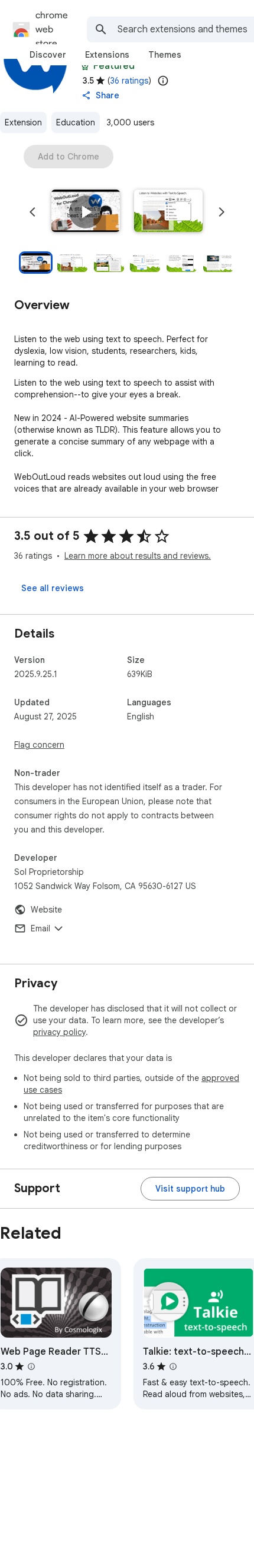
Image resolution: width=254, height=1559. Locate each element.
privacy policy (59, 1032)
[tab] (48, 54)
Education (75, 122)
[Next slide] (221, 212)
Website (46, 909)
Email (40, 928)
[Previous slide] (32, 212)
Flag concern (39, 744)
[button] (85, 212)
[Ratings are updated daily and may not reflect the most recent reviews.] (163, 80)
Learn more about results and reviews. (137, 555)
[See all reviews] (52, 588)
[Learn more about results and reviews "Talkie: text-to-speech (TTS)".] (173, 1366)
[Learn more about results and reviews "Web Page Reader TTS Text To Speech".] (31, 1366)
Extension (23, 122)
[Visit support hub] (190, 1189)
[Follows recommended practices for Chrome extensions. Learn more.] (85, 66)
